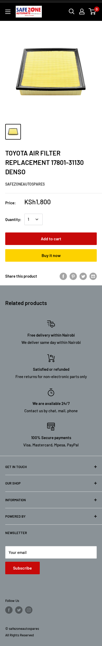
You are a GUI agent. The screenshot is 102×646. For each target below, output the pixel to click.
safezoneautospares (25, 184)
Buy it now (51, 255)
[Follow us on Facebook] (9, 610)
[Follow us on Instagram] (28, 610)
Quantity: (13, 219)
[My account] (81, 11)
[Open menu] (7, 12)
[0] (92, 11)
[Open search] (72, 11)
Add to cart (51, 238)
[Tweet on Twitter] (83, 276)
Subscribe (22, 567)
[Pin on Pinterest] (73, 276)
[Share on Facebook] (63, 276)
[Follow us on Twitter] (18, 610)
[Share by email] (93, 276)
